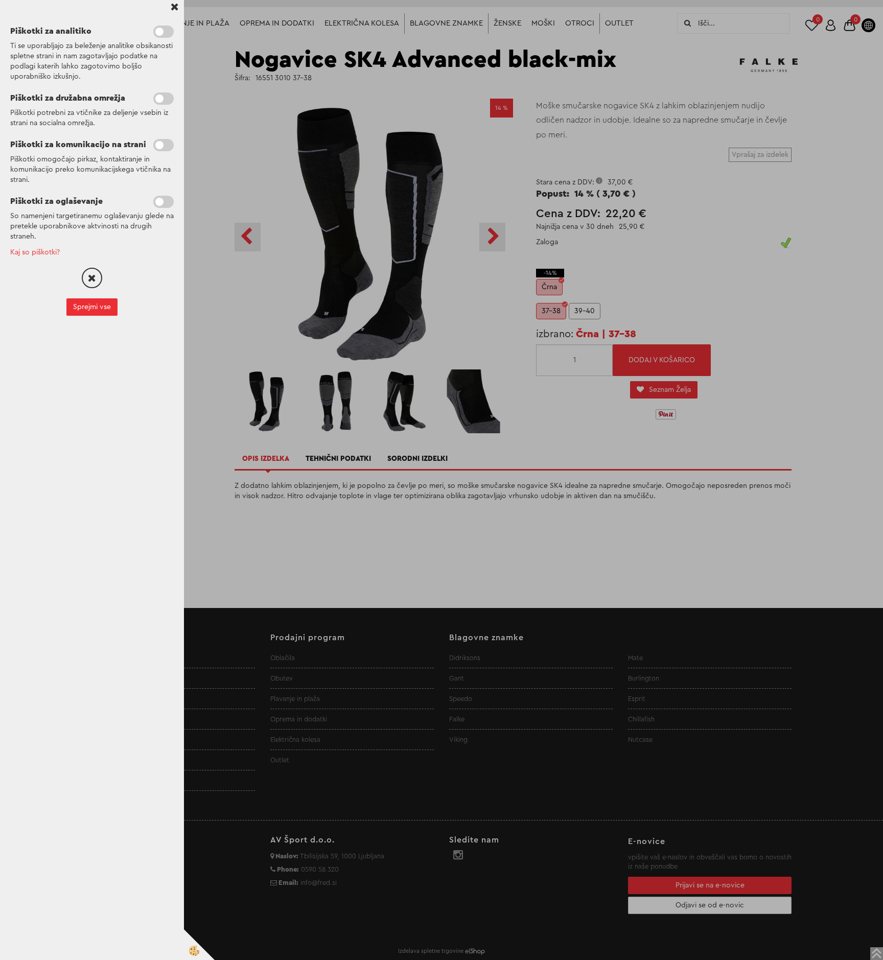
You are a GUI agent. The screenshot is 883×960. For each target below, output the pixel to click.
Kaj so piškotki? (35, 252)
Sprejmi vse (92, 307)
